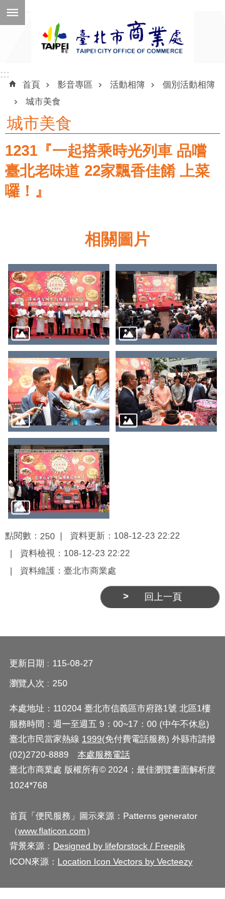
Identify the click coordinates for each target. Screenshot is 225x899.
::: (4, 74)
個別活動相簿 (188, 84)
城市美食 (43, 101)
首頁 (31, 84)
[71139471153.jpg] (166, 304)
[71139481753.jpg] (58, 391)
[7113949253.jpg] (58, 478)
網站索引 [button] (12, 12)
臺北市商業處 (112, 37)
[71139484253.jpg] (166, 391)
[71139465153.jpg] (58, 304)
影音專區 (75, 84)
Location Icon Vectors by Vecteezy (125, 861)
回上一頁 (163, 597)
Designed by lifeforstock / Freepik (119, 846)
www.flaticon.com (52, 831)
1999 (92, 739)
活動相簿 (127, 84)
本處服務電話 (104, 754)
